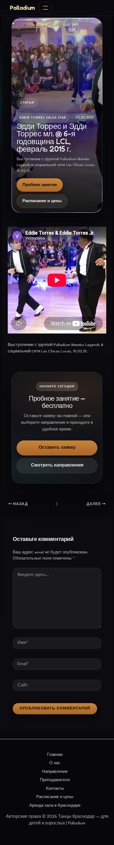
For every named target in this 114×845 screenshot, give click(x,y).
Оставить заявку (57, 448)
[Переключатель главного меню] (45, 8)
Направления (55, 772)
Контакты (55, 789)
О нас (54, 763)
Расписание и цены (42, 201)
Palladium (22, 7)
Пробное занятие (39, 185)
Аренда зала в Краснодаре (55, 806)
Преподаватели (55, 780)
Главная (55, 755)
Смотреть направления (57, 465)
